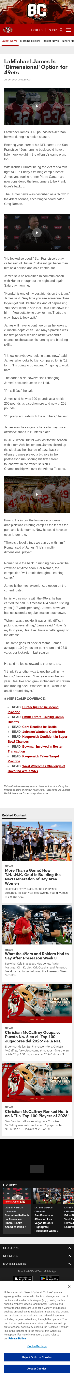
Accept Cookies (37, 1368)
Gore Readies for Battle (39, 731)
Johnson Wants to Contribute (43, 735)
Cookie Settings (37, 1346)
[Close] (69, 1290)
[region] (37, 1330)
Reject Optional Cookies (37, 1357)
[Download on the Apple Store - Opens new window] (23, 1281)
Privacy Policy (47, 1338)
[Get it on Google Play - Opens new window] (50, 1282)
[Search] (61, 30)
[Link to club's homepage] (8, 28)
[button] (37, 106)
